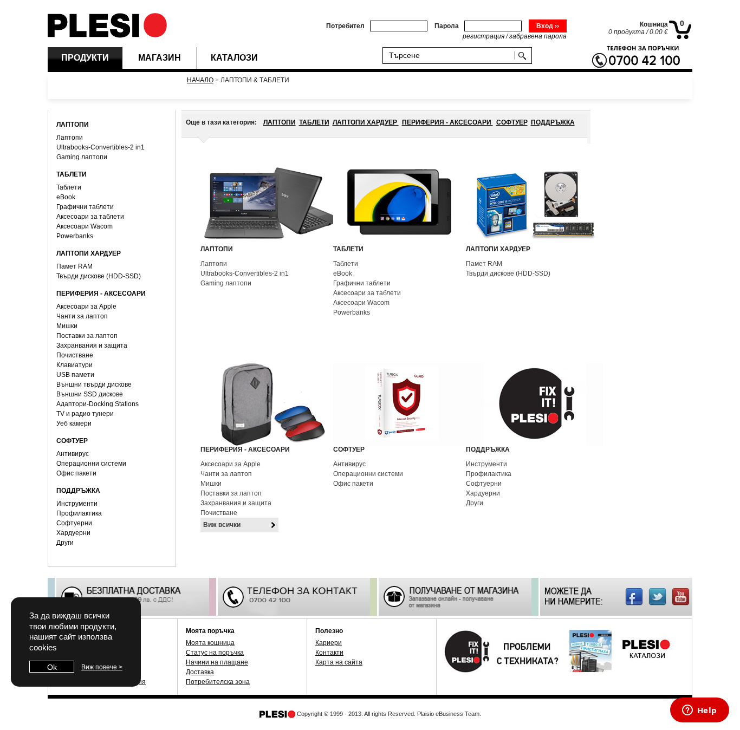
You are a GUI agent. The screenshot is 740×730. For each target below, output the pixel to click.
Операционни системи (91, 463)
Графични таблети (85, 207)
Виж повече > (101, 667)
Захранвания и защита (91, 345)
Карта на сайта (338, 662)
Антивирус (72, 454)
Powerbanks (74, 236)
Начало (200, 80)
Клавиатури (74, 365)
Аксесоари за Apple (86, 306)
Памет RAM (74, 266)
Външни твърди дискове (94, 384)
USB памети (75, 375)
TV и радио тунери (85, 414)
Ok (52, 667)
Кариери (328, 643)
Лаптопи (69, 137)
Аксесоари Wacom (84, 226)
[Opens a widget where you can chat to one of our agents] (699, 711)
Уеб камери (74, 423)
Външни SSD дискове (89, 394)
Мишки (66, 326)
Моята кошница (210, 643)
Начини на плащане (217, 662)
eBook (65, 197)
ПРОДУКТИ (85, 57)
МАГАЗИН (159, 57)
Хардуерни (73, 533)
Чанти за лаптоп (82, 316)
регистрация (483, 36)
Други (65, 542)
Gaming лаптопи (81, 157)
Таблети (68, 187)
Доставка (200, 672)
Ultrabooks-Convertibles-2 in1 (100, 147)
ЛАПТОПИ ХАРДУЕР (366, 122)
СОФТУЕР (512, 122)
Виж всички (222, 525)
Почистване (74, 355)
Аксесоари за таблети (90, 216)
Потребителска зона (218, 682)
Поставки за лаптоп (87, 336)
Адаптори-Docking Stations (97, 404)
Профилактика (79, 513)
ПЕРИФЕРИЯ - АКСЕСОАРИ (447, 122)
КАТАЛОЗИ (234, 57)
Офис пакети (76, 473)
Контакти (329, 652)
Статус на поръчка (215, 652)
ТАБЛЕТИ (314, 122)
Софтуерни (74, 523)
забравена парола (538, 36)
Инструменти (77, 503)
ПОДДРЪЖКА (553, 122)
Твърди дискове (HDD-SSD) (98, 276)
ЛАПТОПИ (279, 122)
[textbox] (450, 55)
